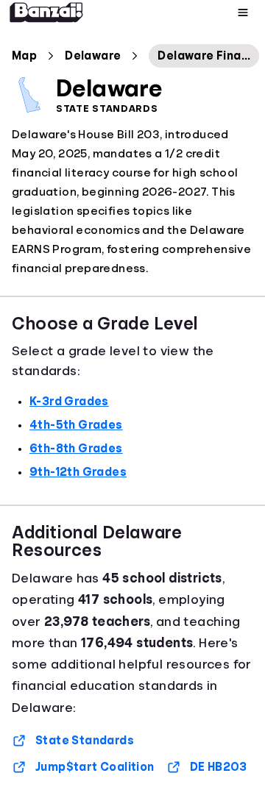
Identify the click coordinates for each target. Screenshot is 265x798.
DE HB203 (218, 767)
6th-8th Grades (76, 449)
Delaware (93, 56)
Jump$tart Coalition (95, 767)
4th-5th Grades (76, 425)
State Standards (84, 741)
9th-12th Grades (78, 472)
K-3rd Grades (69, 401)
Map (24, 56)
